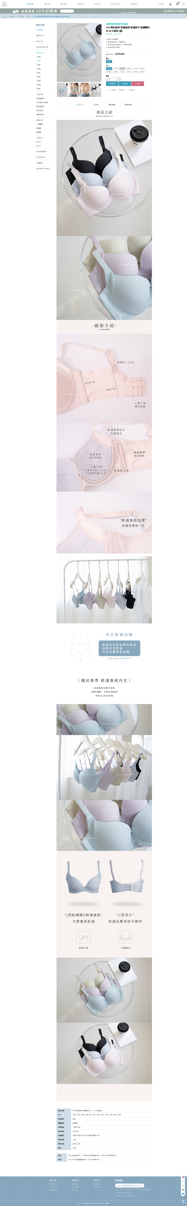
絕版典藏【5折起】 (43, 169)
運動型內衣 (40, 114)
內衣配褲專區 (41, 151)
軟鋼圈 (38, 128)
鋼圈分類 (39, 120)
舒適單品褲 (40, 157)
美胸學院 (80, 4)
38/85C (115, 72)
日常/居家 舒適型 (42, 102)
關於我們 (64, 4)
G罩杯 (38, 81)
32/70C (135, 68)
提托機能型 (40, 98)
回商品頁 (121, 90)
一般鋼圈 (39, 124)
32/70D (122, 72)
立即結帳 (125, 84)
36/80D (135, 72)
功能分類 (39, 94)
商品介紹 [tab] (80, 105)
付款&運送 (75, 1187)
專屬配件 (39, 163)
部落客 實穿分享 (42, 47)
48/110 (38, 146)
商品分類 (30, 4)
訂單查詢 (97, 1187)
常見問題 (97, 4)
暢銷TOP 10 (40, 36)
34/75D (129, 72)
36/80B (122, 68)
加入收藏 (137, 84)
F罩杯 (38, 77)
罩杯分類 (21, 16)
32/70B (109, 68)
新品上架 (39, 41)
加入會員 (97, 1184)
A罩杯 (38, 57)
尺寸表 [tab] (96, 105)
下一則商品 (130, 90)
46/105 (38, 142)
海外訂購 (75, 1190)
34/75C (142, 68)
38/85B (129, 68)
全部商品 (39, 30)
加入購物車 (112, 84)
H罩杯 (38, 85)
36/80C (109, 72)
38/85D (142, 72)
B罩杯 (29, 16)
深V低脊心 (40, 110)
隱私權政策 (53, 1190)
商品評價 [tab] (128, 105)
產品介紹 (12, 16)
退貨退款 (75, 1184)
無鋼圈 (38, 132)
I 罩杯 (38, 89)
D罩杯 (38, 69)
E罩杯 (38, 73)
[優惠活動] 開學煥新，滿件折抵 (117, 24)
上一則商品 (112, 90)
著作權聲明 (53, 1187)
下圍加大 (39, 138)
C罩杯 (38, 65)
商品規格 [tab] (112, 105)
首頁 (5, 16)
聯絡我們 (134, 4)
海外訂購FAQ (115, 4)
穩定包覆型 (40, 106)
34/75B (115, 68)
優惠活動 (47, 4)
